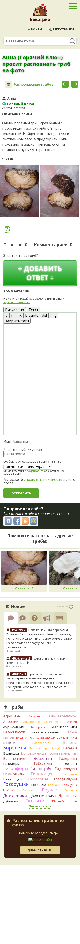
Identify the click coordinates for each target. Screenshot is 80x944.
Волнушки (11, 753)
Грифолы (29, 790)
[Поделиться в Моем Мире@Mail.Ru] (33, 521)
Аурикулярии (14, 727)
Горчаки (54, 785)
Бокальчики (66, 737)
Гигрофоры (15, 768)
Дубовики (10, 801)
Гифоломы (38, 778)
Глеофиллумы (65, 779)
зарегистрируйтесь (16, 302)
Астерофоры (53, 722)
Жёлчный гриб (64, 801)
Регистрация (63, 29)
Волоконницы (34, 753)
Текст (33, 309)
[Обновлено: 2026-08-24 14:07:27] (71, 606)
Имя (7, 441)
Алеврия (34, 716)
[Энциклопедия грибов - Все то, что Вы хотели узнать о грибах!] (40, 14)
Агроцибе (11, 716)
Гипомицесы (43, 773)
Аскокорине (31, 722)
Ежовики (34, 801)
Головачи (38, 785)
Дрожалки (67, 795)
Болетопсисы (41, 743)
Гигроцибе (41, 768)
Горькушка (69, 785)
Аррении (10, 721)
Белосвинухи (14, 732)
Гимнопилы (13, 773)
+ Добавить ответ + (40, 273)
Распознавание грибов (33, 84)
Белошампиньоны (45, 732)
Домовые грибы (42, 796)
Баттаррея (38, 727)
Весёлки (70, 748)
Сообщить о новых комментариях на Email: (32, 461)
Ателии (72, 722)
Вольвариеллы (63, 753)
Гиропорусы (12, 779)
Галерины (68, 758)
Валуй (56, 748)
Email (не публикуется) (22, 449)
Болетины (11, 742)
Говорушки (16, 784)
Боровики (14, 747)
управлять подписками (44, 479)
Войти (36, 29)
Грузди (49, 790)
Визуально (14, 309)
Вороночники (14, 758)
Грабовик (9, 790)
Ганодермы (12, 763)
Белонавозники (64, 727)
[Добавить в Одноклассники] (25, 521)
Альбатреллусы (62, 716)
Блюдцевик (47, 737)
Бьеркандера (39, 748)
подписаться (35, 471)
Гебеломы (43, 763)
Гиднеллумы (66, 768)
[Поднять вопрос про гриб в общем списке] (7, 229)
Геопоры (70, 763)
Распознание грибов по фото (38, 823)
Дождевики (15, 795)
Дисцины (70, 790)
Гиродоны (69, 774)
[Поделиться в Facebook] (16, 521)
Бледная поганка (27, 737)
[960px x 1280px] (19, 191)
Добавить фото (40, 850)
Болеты (70, 742)
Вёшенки (43, 758)
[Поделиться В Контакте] (8, 521)
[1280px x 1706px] (59, 191)
